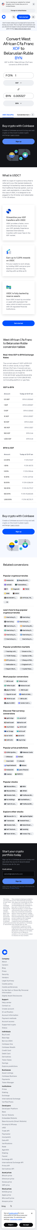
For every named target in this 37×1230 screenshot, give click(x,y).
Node (4, 1147)
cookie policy (13, 1213)
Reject (10, 1225)
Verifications (7, 1143)
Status (4, 1028)
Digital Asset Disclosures (12, 996)
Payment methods (9, 1018)
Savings (5, 1063)
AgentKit (5, 1150)
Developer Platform (10, 1109)
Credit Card (6, 1050)
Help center (6, 1002)
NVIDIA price (7, 1192)
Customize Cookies (16, 1219)
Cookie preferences (10, 987)
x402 (4, 1128)
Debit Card (6, 1054)
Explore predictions (10, 1066)
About (4, 962)
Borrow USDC (7, 1041)
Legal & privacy (8, 981)
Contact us (6, 1006)
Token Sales (7, 1060)
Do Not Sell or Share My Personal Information (15, 991)
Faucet (4, 1156)
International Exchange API (12, 1162)
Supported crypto (9, 1025)
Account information (10, 1015)
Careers (5, 965)
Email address (7, 869)
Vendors (5, 977)
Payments (6, 1079)
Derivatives (6, 1057)
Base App (5, 1038)
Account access (8, 1021)
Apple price (6, 1195)
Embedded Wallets (9, 1118)
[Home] (4, 17)
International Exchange (11, 1099)
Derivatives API (8, 1169)
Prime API (6, 1166)
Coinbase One (7, 1044)
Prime (4, 1089)
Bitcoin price (7, 1176)
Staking (5, 1092)
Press (4, 971)
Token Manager (8, 1082)
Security (5, 974)
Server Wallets (8, 1115)
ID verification (7, 1012)
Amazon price (7, 1201)
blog (4, 1206)
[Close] (32, 1213)
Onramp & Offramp (9, 1124)
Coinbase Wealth (8, 1047)
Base (4, 1112)
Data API (5, 1140)
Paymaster (6, 1134)
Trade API (5, 1131)
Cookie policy (7, 984)
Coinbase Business (9, 1076)
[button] (33, 17)
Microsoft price (8, 1198)
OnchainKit (6, 1137)
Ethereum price (8, 1179)
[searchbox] (18, 83)
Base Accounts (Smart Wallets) (14, 1121)
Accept (26, 1225)
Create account (8, 1009)
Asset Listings (7, 1073)
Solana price (7, 1182)
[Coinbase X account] (11, 1206)
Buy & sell (6, 1035)
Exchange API (7, 1159)
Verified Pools (7, 1102)
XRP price (6, 1185)
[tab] (8, 114)
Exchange (6, 1096)
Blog (4, 968)
